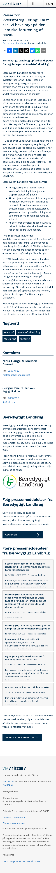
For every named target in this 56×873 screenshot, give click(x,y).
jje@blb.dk (8, 402)
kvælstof (9, 332)
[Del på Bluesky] (32, 51)
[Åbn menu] (33, 3)
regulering (10, 338)
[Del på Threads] (26, 51)
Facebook (17, 817)
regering (25, 338)
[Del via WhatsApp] (37, 51)
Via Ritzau (7, 785)
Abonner (11, 534)
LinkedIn (6, 817)
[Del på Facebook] (9, 51)
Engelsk (14, 861)
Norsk (22, 861)
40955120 (13, 398)
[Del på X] (21, 51)
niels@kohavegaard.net (16, 375)
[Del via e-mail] (43, 51)
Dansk (5, 861)
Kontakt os (8, 781)
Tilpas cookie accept (13, 823)
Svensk (29, 861)
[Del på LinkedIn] (15, 51)
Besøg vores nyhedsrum (22, 737)
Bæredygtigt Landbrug (14, 43)
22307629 (13, 370)
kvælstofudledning (29, 332)
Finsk (37, 861)
